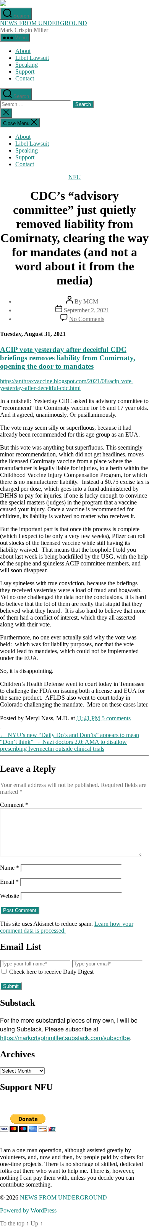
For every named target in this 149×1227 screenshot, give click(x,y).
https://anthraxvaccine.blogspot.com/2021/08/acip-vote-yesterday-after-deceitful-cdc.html (66, 384)
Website (9, 896)
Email (9, 881)
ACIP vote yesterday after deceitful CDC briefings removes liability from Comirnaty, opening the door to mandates (67, 357)
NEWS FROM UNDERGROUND (43, 23)
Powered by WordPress (28, 1210)
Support (24, 71)
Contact (24, 78)
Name (9, 867)
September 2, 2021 (86, 310)
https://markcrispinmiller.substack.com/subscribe (65, 1037)
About (23, 51)
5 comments (116, 718)
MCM (90, 301)
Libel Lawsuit (32, 58)
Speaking (26, 64)
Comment (14, 804)
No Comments (86, 319)
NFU (74, 177)
